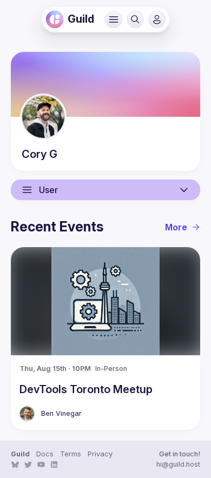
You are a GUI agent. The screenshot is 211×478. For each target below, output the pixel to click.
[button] (113, 19)
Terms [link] (70, 454)
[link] (54, 19)
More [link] (176, 227)
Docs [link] (45, 454)
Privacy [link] (100, 454)
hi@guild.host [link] (178, 464)
